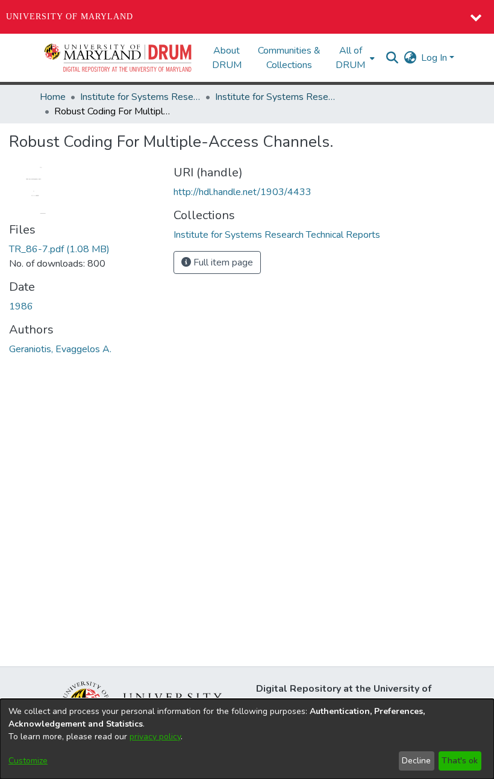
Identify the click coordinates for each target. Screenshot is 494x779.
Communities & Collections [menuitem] (289, 58)
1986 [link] (21, 306)
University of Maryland (69, 16)
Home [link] (53, 97)
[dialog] (247, 739)
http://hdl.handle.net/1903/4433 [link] (242, 192)
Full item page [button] (222, 262)
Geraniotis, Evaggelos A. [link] (60, 349)
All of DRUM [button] (350, 58)
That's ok (460, 760)
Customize (28, 760)
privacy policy (155, 736)
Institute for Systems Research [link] (140, 97)
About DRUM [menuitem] (227, 58)
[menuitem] (354, 58)
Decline (416, 760)
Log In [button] (435, 57)
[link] (59, 249)
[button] (118, 58)
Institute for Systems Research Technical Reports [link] (275, 97)
